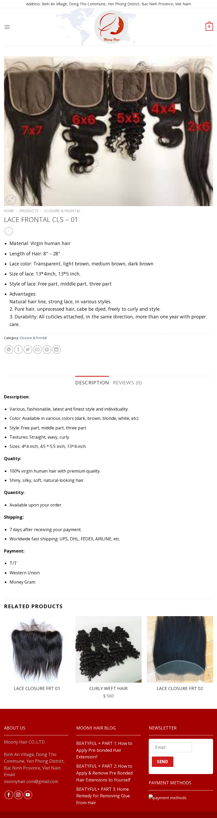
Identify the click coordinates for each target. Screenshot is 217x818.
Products (29, 210)
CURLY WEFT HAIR (108, 688)
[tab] (92, 382)
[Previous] (4, 662)
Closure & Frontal (62, 210)
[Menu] (7, 26)
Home (9, 210)
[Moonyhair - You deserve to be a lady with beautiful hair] (111, 27)
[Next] (213, 662)
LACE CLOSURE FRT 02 (180, 688)
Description (92, 382)
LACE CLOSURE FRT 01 (37, 688)
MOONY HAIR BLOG (96, 728)
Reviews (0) (127, 382)
